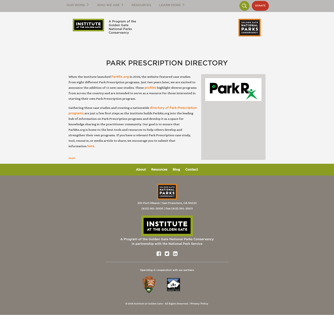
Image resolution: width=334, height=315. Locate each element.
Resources (141, 5)
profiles (150, 87)
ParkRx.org (120, 76)
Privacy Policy (199, 303)
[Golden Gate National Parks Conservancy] (146, 17)
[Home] (89, 25)
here (90, 146)
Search (244, 6)
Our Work (76, 5)
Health (71, 158)
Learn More (170, 5)
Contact (191, 169)
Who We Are (109, 5)
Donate (260, 6)
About (141, 169)
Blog (176, 169)
